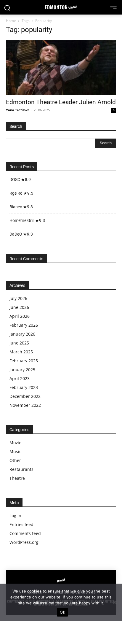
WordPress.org (23, 542)
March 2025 (21, 352)
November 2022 (25, 405)
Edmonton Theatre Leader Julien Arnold (61, 102)
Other (15, 460)
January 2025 (22, 369)
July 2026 (18, 298)
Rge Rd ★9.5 (21, 193)
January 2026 (22, 334)
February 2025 (23, 360)
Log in (15, 515)
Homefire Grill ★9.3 (27, 220)
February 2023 (23, 387)
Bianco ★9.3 (21, 206)
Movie (15, 442)
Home (11, 20)
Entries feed (21, 524)
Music (15, 451)
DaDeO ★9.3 (21, 234)
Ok (62, 612)
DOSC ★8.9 (20, 179)
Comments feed (25, 533)
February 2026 (23, 325)
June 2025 (19, 343)
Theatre (17, 478)
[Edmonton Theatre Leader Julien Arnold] (61, 67)
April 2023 (19, 378)
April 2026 (19, 316)
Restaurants (21, 469)
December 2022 (25, 396)
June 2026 (19, 307)
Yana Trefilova (18, 110)
